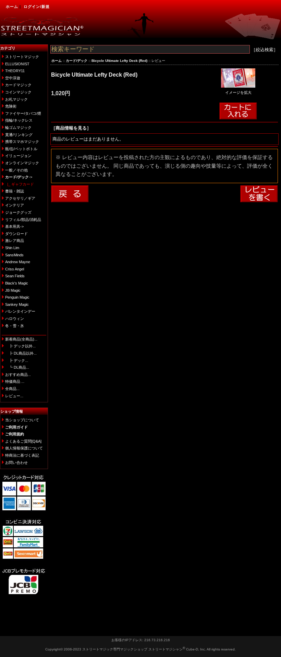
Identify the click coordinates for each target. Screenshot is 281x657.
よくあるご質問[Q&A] (23, 441)
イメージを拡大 (238, 92)
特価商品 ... (14, 381)
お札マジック (16, 99)
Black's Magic (16, 283)
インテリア (14, 205)
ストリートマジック (22, 57)
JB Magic (13, 290)
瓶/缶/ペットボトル (21, 149)
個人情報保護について (24, 448)
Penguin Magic (17, 297)
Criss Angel (14, 269)
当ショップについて (22, 420)
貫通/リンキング (19, 135)
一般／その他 (16, 170)
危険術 (10, 106)
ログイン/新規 (37, 6)
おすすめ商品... (18, 374)
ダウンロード (16, 234)
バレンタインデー (20, 311)
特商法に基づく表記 (22, 455)
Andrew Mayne (17, 262)
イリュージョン (18, 156)
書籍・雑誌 (14, 191)
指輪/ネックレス (19, 120)
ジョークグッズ (18, 212)
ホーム (12, 6)
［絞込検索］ (264, 49)
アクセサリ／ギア (20, 198)
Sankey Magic (17, 304)
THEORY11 (15, 71)
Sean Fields (15, 276)
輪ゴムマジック (18, 127)
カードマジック (18, 85)
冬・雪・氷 (14, 326)
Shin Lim (12, 248)
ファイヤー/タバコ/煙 (23, 113)
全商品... (12, 389)
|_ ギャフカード (19, 184)
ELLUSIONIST (17, 64)
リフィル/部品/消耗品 (23, 220)
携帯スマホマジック (22, 142)
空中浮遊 (12, 78)
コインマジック (18, 92)
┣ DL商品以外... (21, 353)
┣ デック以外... (20, 346)
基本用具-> (14, 226)
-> (18, 177)
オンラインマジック (22, 163)
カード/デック (76, 61)
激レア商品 (14, 240)
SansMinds (14, 255)
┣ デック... (16, 360)
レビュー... (14, 396)
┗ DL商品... (17, 367)
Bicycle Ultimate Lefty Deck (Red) (119, 61)
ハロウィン (14, 318)
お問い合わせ (16, 462)
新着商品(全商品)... (21, 339)
